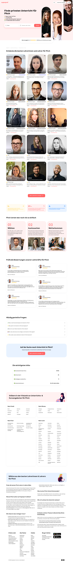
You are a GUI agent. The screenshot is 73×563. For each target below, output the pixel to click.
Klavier (21, 538)
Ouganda (58, 449)
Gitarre (21, 542)
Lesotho (40, 442)
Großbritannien (50, 433)
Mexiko (58, 444)
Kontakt (43, 539)
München (9, 414)
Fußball (21, 547)
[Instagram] (63, 560)
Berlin (32, 535)
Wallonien (59, 462)
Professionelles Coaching (10, 424)
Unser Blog (44, 535)
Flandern (49, 431)
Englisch (21, 540)
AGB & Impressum (12, 536)
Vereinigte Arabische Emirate (51, 463)
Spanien (40, 458)
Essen (18, 410)
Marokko (40, 444)
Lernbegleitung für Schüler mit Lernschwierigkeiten (20, 430)
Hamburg (9, 412)
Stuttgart (19, 414)
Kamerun (58, 438)
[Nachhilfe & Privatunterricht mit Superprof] (4, 2)
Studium (40, 410)
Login (69, 2)
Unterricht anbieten (61, 2)
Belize (58, 423)
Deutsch (21, 543)
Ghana (40, 433)
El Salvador (59, 428)
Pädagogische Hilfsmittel (47, 536)
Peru (39, 453)
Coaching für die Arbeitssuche (29, 424)
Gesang (21, 539)
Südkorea (58, 458)
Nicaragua (40, 447)
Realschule (50, 412)
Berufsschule (59, 412)
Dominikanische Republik (41, 429)
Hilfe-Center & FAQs (45, 538)
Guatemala (59, 433)
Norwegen (40, 449)
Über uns (10, 535)
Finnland (40, 431)
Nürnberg (32, 553)
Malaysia (49, 442)
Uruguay (58, 460)
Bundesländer (11, 542)
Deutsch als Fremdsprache (24, 551)
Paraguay (59, 451)
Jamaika (40, 438)
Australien (49, 423)
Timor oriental (41, 460)
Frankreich (59, 431)
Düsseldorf (10, 410)
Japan (49, 438)
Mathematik (22, 535)
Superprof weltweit (12, 539)
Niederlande (50, 447)
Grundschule (41, 412)
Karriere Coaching (20, 423)
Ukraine (49, 460)
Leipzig (27, 412)
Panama (49, 451)
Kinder (49, 410)
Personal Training (29, 427)
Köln (17, 412)
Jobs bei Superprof (12, 543)
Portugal (58, 453)
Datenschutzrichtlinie (13, 538)
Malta (58, 442)
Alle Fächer (22, 555)
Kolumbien (59, 440)
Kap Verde (40, 440)
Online (27, 414)
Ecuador (49, 428)
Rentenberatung (11, 427)
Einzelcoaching (19, 427)
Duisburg (32, 554)
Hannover (32, 551)
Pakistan (40, 451)
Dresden (32, 550)
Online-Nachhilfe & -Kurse (13, 540)
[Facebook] (62, 560)
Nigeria (58, 447)
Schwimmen (22, 536)
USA (39, 462)
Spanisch (21, 546)
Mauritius (49, 444)
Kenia (49, 440)
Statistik (21, 553)
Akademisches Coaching (10, 430)
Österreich (50, 449)
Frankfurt (28, 410)
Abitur (58, 410)
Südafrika (49, 458)
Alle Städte (33, 555)
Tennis (21, 550)
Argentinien (41, 423)
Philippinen (49, 453)
